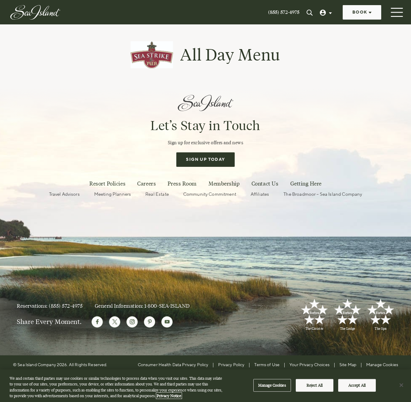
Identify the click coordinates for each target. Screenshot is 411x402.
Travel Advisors (64, 194)
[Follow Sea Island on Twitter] (114, 322)
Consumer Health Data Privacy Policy (173, 365)
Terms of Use (267, 365)
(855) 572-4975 (283, 12)
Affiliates (260, 194)
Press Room (182, 183)
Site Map (347, 365)
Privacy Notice (169, 395)
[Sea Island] (35, 12)
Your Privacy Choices (309, 365)
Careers (146, 183)
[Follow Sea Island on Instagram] (132, 322)
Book (360, 12)
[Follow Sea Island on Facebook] (97, 322)
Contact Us (265, 183)
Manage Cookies (272, 385)
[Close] (401, 385)
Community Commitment (209, 194)
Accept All (357, 385)
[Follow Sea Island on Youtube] (167, 322)
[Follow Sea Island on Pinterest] (149, 322)
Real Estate (157, 194)
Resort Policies (107, 183)
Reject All (315, 385)
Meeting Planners (112, 194)
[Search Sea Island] (310, 12)
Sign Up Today (205, 159)
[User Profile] (326, 12)
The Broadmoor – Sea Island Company (322, 194)
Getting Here (306, 183)
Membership (224, 183)
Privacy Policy (231, 365)
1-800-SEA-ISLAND (167, 306)
